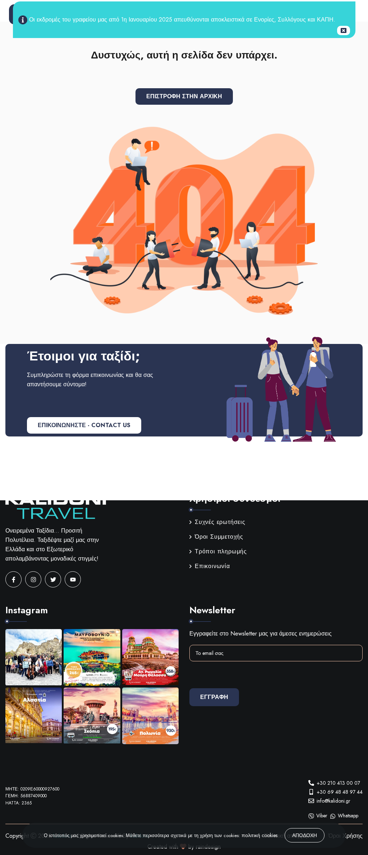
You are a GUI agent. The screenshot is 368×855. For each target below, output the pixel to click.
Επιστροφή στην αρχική (184, 96)
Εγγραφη (214, 697)
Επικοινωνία (212, 566)
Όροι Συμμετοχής (219, 537)
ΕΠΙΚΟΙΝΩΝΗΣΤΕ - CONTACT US (84, 425)
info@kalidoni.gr (333, 800)
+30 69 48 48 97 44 (340, 791)
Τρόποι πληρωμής (221, 551)
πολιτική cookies (259, 835)
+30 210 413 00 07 (338, 782)
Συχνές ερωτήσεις (220, 522)
